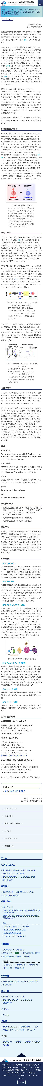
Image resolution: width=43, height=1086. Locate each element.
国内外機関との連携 (28, 877)
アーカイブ (31, 1030)
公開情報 (28, 1042)
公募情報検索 (7, 950)
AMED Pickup (26, 1026)
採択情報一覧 (33, 965)
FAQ (24, 981)
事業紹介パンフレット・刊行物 (13, 1030)
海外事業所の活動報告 (10, 877)
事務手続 (5, 976)
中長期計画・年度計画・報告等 (13, 873)
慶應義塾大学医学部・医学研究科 (12, 755)
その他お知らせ (26, 1000)
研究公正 (16, 926)
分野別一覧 (8, 968)
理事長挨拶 (6, 870)
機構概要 (16, 870)
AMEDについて (8, 865)
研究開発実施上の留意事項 (12, 956)
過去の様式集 (7, 985)
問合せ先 (6, 1045)
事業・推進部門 (8, 880)
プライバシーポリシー (25, 1075)
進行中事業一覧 (8, 892)
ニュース (5, 991)
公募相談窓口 (19, 950)
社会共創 (25, 926)
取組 (4, 923)
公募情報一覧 (21, 965)
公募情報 (5, 944)
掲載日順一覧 (19, 968)
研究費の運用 (33, 981)
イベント (5, 1009)
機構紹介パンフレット (10, 1026)
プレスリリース (8, 907)
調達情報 (6, 1042)
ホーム (4, 858)
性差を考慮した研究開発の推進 (15, 936)
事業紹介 (5, 886)
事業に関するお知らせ (10, 1000)
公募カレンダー (10, 953)
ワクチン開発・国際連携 (11, 895)
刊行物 (4, 1021)
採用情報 (18, 1042)
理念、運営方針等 (29, 870)
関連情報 (27, 956)
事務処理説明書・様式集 (31, 953)
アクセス (37, 1042)
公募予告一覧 (8, 965)
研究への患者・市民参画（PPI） (15, 930)
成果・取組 (6, 901)
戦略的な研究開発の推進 (12, 933)
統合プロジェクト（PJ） (25, 892)
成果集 (36, 1026)
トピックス (20, 996)
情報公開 (7, 926)
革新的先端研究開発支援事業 (15, 791)
